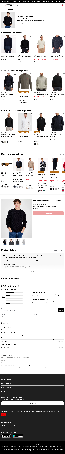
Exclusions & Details (11, 416)
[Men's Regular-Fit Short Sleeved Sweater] (41, 44)
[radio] (2, 142)
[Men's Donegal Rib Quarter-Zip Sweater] (57, 44)
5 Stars (3, 292)
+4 (34, 188)
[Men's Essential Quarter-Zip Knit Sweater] (18, 164)
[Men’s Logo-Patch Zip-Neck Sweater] (8, 82)
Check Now (19, 416)
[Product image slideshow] (16, 218)
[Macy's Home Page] (8, 5)
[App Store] (6, 436)
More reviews (32, 365)
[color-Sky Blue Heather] (17, 187)
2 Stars (3, 301)
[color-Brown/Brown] (8, 187)
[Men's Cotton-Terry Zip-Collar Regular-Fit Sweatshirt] (8, 122)
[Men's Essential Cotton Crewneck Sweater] (43, 164)
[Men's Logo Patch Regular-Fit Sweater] (57, 82)
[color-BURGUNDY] (41, 190)
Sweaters (10, 8)
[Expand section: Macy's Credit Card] (32, 383)
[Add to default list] (15, 36)
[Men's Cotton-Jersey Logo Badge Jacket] (41, 122)
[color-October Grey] (56, 189)
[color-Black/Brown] (2, 187)
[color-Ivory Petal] (22, 187)
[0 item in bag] (63, 5)
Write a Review (60, 286)
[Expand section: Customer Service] (32, 379)
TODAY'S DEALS (6, 1)
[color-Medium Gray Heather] (20, 187)
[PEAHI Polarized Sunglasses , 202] (6, 164)
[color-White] (32, 188)
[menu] (2, 5)
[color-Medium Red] (63, 190)
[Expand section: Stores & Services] (32, 388)
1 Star (3, 303)
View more (32, 271)
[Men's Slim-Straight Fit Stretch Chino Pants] (55, 164)
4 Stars (3, 295)
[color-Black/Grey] (5, 187)
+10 (46, 190)
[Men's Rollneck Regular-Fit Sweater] (41, 82)
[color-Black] (2, 142)
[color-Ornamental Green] (44, 190)
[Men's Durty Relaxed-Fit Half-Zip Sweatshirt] (25, 122)
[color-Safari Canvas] (27, 188)
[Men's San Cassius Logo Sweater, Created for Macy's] (25, 82)
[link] (8, 58)
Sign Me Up (32, 403)
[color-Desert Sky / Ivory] (39, 190)
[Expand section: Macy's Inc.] (32, 392)
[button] (5, 9)
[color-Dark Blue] (8, 142)
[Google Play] (18, 436)
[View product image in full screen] (3, 235)
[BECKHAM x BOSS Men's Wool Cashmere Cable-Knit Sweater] (25, 44)
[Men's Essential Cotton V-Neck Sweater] (30, 164)
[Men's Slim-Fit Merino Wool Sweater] (8, 44)
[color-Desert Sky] (15, 187)
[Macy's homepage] (2, 9)
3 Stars (3, 298)
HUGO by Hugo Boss (23, 19)
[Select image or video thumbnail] (5, 242)
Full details (20, 24)
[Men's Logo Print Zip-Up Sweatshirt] (57, 122)
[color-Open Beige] (5, 142)
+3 (58, 188)
